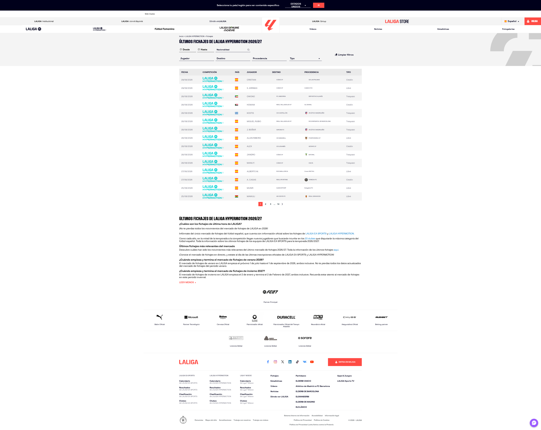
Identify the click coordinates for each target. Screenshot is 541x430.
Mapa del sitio (211, 420)
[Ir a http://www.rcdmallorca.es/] (328, 14)
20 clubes (310, 238)
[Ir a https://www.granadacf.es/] (295, 14)
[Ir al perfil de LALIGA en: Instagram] (275, 362)
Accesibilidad (317, 415)
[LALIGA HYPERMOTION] (100, 29)
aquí (336, 250)
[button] (33, 29)
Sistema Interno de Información (296, 415)
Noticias (378, 29)
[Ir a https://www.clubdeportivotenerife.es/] (240, 14)
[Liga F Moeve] (164, 29)
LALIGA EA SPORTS (316, 233)
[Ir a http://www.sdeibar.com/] (372, 14)
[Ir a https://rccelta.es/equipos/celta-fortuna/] (317, 14)
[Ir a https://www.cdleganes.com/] (229, 14)
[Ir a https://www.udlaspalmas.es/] (394, 14)
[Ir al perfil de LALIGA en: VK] (304, 362)
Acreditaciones (225, 420)
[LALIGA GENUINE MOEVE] (229, 29)
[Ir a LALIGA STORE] (397, 21)
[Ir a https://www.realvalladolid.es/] (361, 14)
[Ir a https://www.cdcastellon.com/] (207, 14)
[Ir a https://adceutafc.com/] (163, 14)
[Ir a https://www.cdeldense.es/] (218, 14)
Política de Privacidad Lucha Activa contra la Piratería (311, 424)
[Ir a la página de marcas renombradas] (183, 420)
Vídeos (313, 29)
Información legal (332, 415)
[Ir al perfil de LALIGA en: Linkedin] (289, 362)
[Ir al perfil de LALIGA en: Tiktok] (297, 362)
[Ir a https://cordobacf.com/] (262, 14)
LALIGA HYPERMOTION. (341, 233)
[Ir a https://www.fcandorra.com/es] (273, 14)
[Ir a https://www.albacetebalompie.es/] (174, 14)
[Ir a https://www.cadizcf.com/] (196, 14)
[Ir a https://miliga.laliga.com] (533, 21)
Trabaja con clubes (260, 420)
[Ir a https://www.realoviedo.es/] (339, 14)
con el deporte (132, 21)
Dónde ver (217, 21)
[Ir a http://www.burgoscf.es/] (185, 14)
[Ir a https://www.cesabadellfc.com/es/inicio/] (251, 14)
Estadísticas (443, 29)
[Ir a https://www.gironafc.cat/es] (284, 14)
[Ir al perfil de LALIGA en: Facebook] (267, 362)
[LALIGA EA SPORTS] (33, 29)
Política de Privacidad (303, 420)
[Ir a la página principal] (270, 32)
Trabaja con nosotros (242, 420)
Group (319, 21)
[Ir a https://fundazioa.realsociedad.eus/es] (306, 14)
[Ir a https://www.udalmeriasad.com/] (383, 14)
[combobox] (233, 49)
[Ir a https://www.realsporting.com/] (350, 14)
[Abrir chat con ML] (534, 423)
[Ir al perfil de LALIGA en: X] (282, 362)
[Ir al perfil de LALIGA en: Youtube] (311, 362)
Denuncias (199, 420)
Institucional (44, 21)
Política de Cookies (321, 420)
